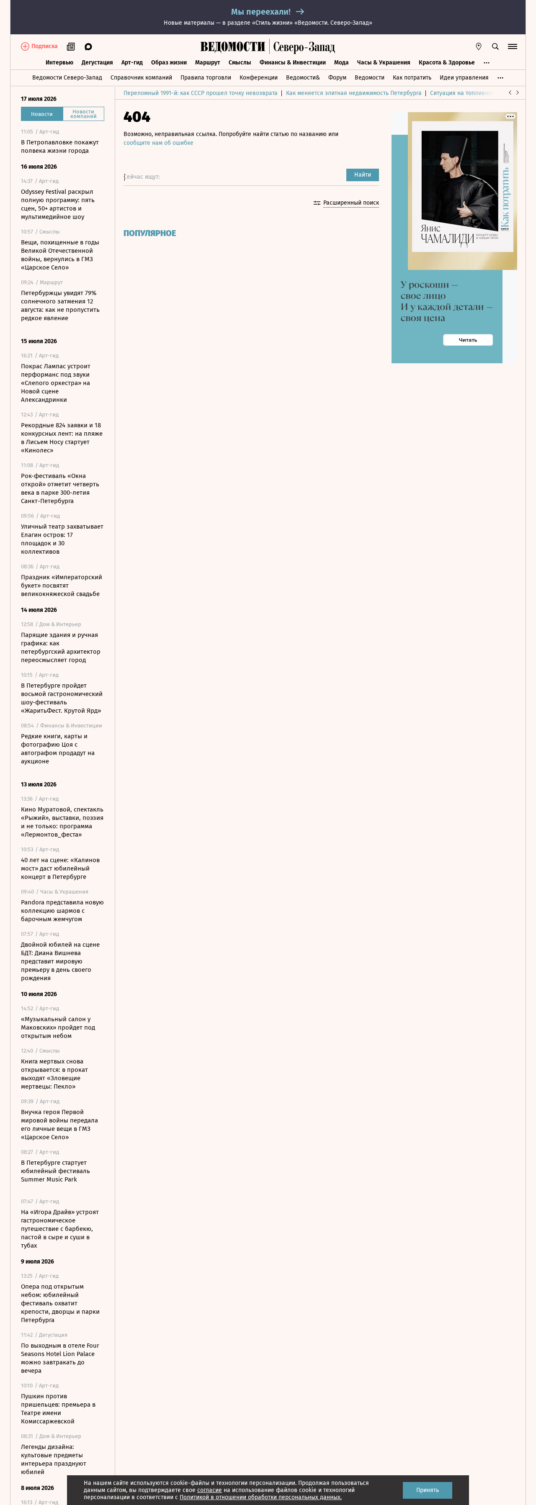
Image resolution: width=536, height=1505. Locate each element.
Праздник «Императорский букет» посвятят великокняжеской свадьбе (61, 585)
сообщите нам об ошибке (158, 142)
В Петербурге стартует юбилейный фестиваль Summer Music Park (55, 1171)
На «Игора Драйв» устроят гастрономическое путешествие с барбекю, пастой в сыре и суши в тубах (60, 1228)
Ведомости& (303, 77)
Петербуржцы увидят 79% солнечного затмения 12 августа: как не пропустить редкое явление (60, 305)
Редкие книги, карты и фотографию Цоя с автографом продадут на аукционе (58, 748)
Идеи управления (464, 77)
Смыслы (240, 62)
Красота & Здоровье (447, 62)
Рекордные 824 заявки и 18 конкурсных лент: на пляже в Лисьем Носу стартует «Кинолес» (62, 437)
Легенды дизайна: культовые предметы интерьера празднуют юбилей (53, 1459)
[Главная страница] (233, 46)
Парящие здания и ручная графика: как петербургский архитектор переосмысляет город (60, 647)
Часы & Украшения (383, 62)
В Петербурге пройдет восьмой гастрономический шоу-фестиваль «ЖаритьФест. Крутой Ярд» (62, 698)
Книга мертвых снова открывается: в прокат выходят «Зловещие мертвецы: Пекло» (54, 1074)
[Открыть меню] (512, 46)
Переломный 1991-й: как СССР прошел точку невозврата (201, 93)
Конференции (259, 77)
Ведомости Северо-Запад (67, 77)
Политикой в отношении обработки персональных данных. (261, 1497)
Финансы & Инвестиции (293, 62)
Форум (337, 77)
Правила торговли (205, 77)
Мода (341, 62)
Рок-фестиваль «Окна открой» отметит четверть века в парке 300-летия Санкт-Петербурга (60, 488)
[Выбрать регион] (478, 46)
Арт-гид (132, 62)
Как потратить (412, 77)
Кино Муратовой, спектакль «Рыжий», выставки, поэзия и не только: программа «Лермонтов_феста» (62, 822)
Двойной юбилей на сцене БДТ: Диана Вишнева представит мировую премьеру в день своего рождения (60, 961)
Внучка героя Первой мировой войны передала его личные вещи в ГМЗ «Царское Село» (59, 1124)
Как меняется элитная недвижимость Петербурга (354, 93)
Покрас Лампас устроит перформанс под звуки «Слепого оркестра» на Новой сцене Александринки (55, 382)
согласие (209, 1490)
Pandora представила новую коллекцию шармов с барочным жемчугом (62, 911)
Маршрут (207, 62)
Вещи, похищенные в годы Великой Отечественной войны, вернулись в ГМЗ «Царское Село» (60, 255)
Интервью (59, 62)
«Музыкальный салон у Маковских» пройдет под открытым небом (58, 1027)
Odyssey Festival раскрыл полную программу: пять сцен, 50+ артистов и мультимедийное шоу (58, 204)
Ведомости (369, 77)
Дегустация (97, 62)
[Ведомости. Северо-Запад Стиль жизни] (302, 46)
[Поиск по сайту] (495, 46)
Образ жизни (169, 62)
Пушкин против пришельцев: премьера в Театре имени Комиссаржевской (58, 1408)
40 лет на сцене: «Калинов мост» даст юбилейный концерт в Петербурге (60, 868)
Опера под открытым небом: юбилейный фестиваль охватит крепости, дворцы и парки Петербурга (60, 1303)
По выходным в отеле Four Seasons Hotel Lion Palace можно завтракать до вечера (60, 1358)
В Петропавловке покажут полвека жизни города (60, 146)
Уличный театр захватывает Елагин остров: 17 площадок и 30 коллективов (62, 539)
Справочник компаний (141, 77)
